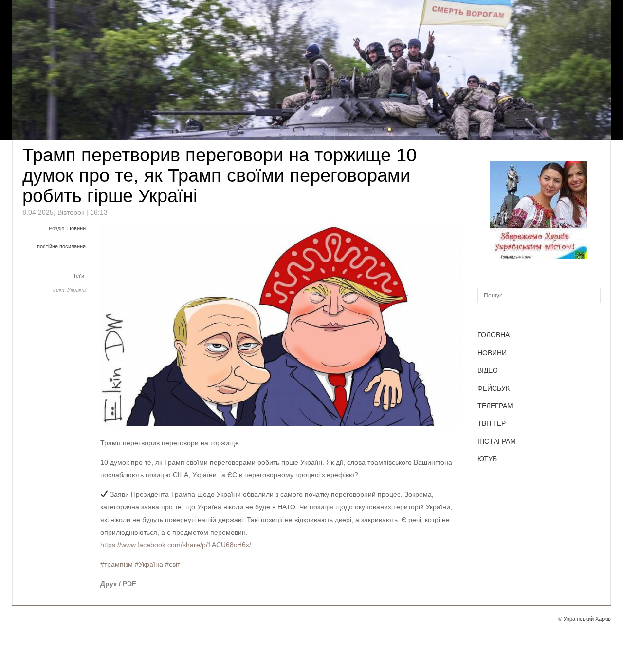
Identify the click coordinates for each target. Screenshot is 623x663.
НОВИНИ (492, 353)
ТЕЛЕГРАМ (495, 406)
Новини (76, 228)
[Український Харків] (538, 256)
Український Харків (587, 619)
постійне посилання (61, 246)
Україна (76, 290)
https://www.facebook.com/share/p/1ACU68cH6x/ (175, 545)
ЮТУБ (487, 459)
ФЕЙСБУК (493, 388)
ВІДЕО (487, 370)
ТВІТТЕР (491, 423)
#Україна (149, 564)
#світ (172, 564)
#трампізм (116, 564)
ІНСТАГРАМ (496, 441)
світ (58, 290)
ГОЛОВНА (493, 335)
